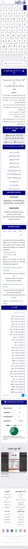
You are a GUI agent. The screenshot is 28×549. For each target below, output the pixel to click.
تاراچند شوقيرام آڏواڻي (14, 156)
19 (7, 395)
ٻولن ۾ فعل (20, 519)
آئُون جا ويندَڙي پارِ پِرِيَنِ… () (18, 386)
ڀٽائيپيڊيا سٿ (7, 514)
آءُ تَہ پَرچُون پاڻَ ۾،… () (19, 342)
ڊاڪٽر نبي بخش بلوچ (14, 189)
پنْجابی (4, 231)
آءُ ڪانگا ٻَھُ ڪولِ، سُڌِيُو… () (18, 368)
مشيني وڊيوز (7, 507)
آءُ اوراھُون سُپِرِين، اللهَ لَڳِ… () (18, 321)
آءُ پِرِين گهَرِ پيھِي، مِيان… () (18, 360)
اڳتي (4, 395)
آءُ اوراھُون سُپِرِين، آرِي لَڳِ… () (18, 318)
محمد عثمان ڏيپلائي (14, 163)
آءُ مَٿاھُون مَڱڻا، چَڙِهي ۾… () (18, 355)
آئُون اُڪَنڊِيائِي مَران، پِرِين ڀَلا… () (17, 373)
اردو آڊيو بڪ (7, 504)
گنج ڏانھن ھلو (8, 142)
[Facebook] (7, 530)
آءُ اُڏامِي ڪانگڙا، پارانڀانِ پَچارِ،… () (17, 334)
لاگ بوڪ (7, 517)
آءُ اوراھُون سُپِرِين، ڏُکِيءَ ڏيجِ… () (17, 332)
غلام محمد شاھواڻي (14, 159)
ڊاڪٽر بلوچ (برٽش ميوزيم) (14, 170)
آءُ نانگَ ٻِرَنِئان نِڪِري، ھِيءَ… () (18, 358)
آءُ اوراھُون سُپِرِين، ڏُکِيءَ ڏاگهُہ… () (17, 329)
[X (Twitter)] (12, 530)
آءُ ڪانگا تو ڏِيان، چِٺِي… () (19, 363)
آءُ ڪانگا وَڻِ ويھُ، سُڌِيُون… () (18, 365)
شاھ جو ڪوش (7, 501)
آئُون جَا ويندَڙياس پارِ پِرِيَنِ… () (18, 392)
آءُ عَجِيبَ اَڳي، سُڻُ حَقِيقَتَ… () (18, 350)
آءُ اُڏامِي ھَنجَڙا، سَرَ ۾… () (19, 337)
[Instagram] (20, 530)
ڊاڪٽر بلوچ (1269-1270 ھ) (14, 174)
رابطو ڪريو (7, 522)
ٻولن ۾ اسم (20, 514)
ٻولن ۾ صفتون (21, 517)
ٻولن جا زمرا (21, 524)
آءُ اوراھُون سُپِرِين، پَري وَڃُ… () (18, 326)
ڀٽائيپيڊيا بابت (7, 494)
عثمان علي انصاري (14, 181)
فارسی (9, 231)
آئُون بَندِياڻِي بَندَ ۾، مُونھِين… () (18, 376)
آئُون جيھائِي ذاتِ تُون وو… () (18, 389)
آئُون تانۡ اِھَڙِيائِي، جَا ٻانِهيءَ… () (18, 381)
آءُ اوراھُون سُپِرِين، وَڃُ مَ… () (18, 316)
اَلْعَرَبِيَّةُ (14, 231)
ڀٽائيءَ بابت (20, 494)
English (20, 231)
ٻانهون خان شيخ (14, 185)
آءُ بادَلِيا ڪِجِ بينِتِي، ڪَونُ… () (18, 339)
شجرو (20, 497)
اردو (21, 234)
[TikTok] (25, 530)
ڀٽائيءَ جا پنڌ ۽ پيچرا (20, 499)
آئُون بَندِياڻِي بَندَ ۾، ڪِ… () (19, 379)
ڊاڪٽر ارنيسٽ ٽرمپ (14, 152)
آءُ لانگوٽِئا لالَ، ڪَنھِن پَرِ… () (18, 352)
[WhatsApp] (16, 530)
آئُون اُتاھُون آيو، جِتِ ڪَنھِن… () (17, 371)
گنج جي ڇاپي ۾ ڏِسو (19, 142)
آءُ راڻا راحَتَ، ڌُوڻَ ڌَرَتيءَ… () (18, 347)
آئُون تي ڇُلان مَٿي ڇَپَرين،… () (18, 384)
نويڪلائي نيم (7, 519)
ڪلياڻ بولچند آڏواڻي (14, 167)
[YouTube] (3, 530)
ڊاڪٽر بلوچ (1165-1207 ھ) (14, 178)
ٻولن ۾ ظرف (20, 522)
